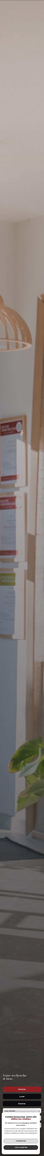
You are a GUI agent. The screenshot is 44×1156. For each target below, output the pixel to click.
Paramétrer (21, 1141)
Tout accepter (21, 1147)
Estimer (22, 1103)
